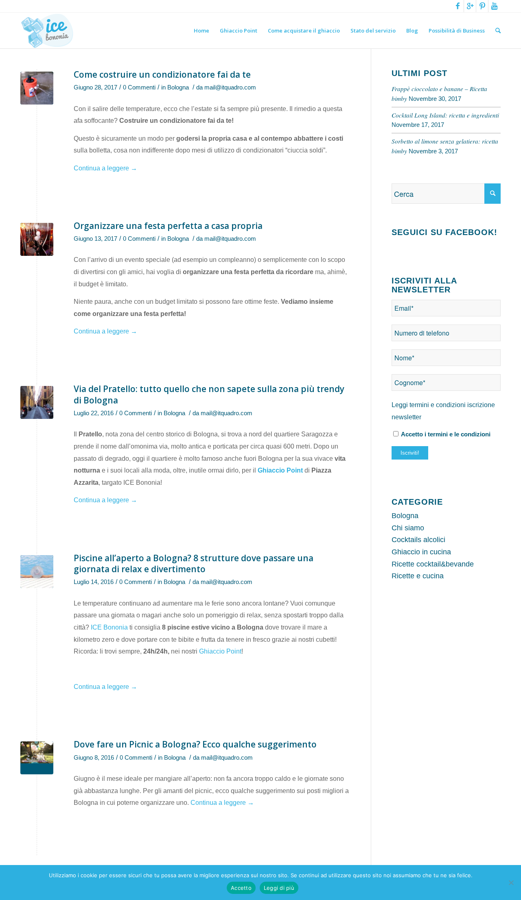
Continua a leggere (105, 168)
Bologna (178, 87)
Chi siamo (408, 528)
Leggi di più (279, 888)
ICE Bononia (109, 627)
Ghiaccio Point (281, 470)
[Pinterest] (482, 6)
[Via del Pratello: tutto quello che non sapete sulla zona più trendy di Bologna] (36, 402)
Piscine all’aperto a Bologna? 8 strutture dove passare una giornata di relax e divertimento (193, 563)
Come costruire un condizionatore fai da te (162, 74)
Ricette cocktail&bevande (433, 564)
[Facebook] (458, 6)
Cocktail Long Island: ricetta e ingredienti (445, 115)
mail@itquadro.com (230, 87)
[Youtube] (494, 6)
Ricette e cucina (418, 576)
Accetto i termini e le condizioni (445, 434)
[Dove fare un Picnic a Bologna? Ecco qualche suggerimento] (36, 757)
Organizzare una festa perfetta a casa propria (168, 225)
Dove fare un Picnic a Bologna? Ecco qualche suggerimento (195, 744)
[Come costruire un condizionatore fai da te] (36, 88)
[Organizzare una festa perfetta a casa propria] (36, 239)
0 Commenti (139, 87)
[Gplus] (470, 6)
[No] (511, 882)
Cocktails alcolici (418, 540)
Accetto (241, 888)
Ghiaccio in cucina (421, 552)
